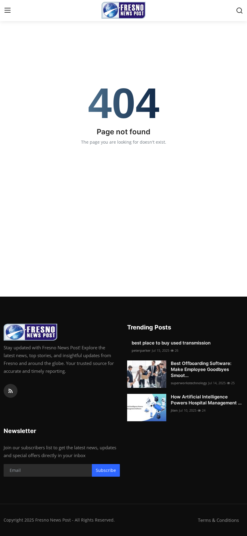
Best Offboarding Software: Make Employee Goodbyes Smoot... (201, 369)
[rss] (10, 391)
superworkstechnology (189, 383)
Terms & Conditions (218, 520)
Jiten (174, 410)
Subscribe (106, 470)
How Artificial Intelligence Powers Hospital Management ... (206, 400)
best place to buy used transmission (171, 343)
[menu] (7, 10)
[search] (239, 10)
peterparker (141, 350)
